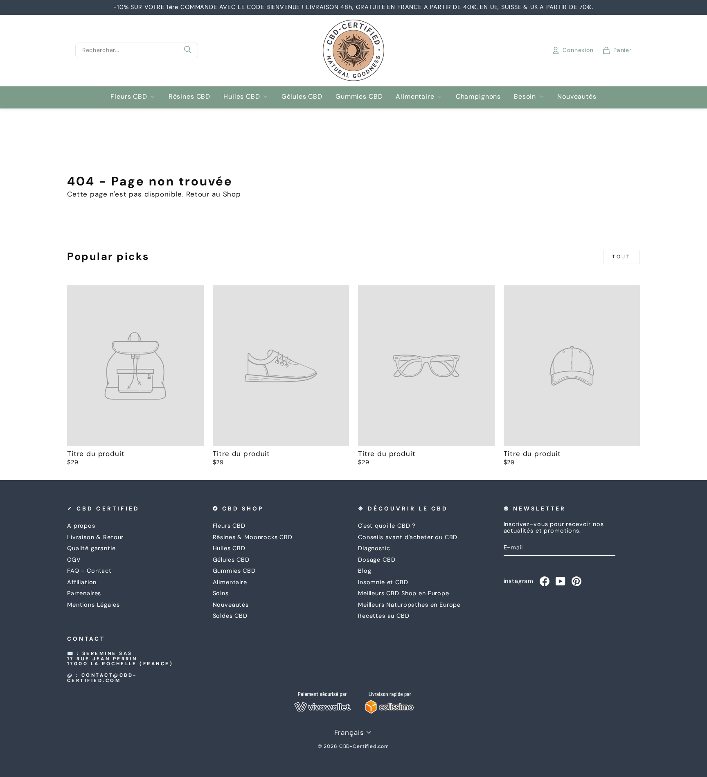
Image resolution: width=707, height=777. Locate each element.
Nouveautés (577, 96)
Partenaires (84, 593)
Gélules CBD (301, 96)
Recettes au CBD (384, 615)
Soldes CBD (230, 615)
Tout (621, 256)
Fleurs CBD (128, 96)
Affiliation (82, 582)
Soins (221, 593)
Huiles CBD (241, 96)
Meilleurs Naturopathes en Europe (409, 604)
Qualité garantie (91, 548)
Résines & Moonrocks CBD (253, 537)
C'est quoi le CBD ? (387, 525)
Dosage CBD (377, 559)
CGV (74, 559)
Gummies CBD (359, 96)
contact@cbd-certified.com (102, 678)
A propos (81, 525)
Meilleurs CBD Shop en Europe (403, 593)
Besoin (525, 96)
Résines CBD (189, 96)
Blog (364, 570)
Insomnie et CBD (383, 582)
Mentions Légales (93, 604)
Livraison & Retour (95, 537)
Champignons (478, 96)
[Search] (188, 50)
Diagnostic (374, 548)
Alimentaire (415, 96)
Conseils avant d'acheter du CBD (407, 537)
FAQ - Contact (89, 570)
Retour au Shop (213, 194)
